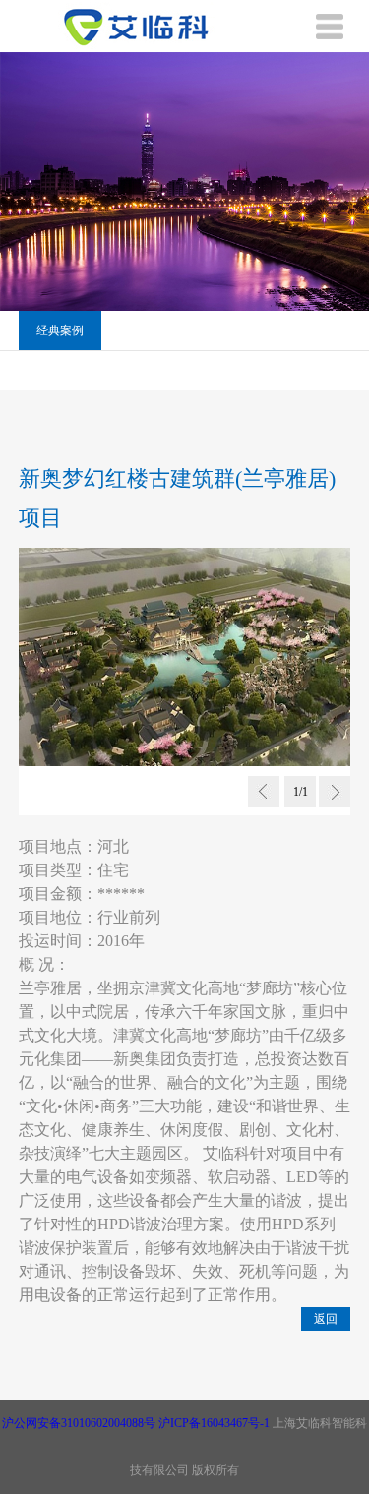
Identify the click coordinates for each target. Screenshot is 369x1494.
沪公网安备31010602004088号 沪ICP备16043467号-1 (136, 1423)
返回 (326, 1319)
